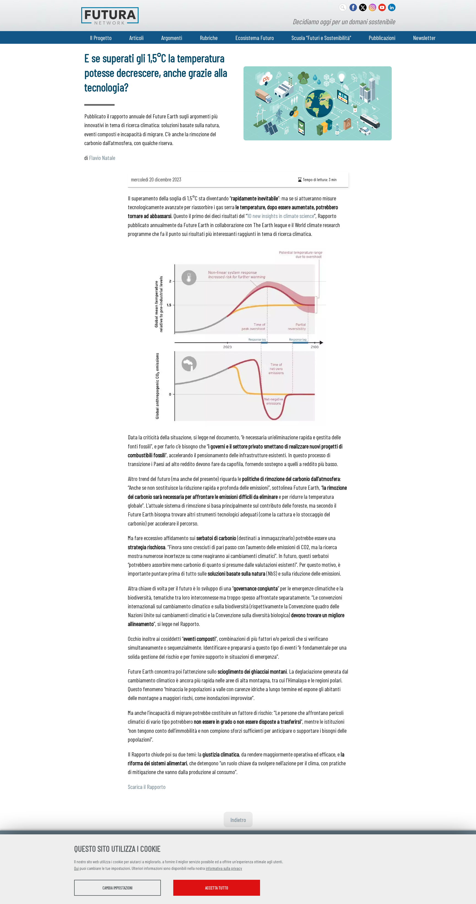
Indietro (238, 819)
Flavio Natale (102, 157)
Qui (76, 868)
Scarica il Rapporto (147, 786)
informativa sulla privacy (224, 868)
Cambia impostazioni (117, 887)
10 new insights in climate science (280, 215)
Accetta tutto (216, 887)
